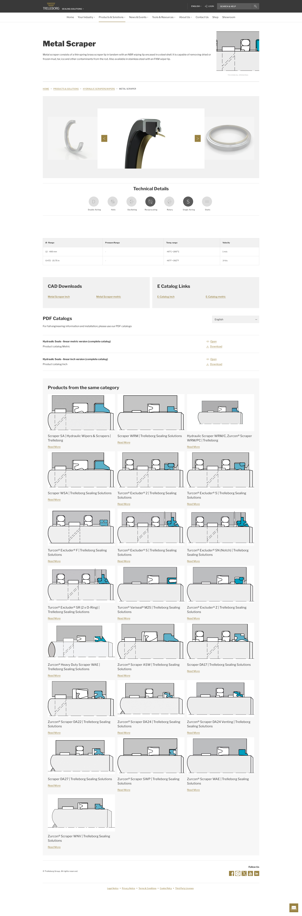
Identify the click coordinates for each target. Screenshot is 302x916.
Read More (54, 446)
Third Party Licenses (184, 888)
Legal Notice (112, 888)
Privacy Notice (128, 888)
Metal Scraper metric (108, 296)
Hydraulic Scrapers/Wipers (99, 88)
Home (46, 88)
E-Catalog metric (216, 296)
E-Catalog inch (165, 296)
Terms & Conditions (147, 888)
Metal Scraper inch (59, 296)
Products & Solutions (66, 88)
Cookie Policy (166, 888)
